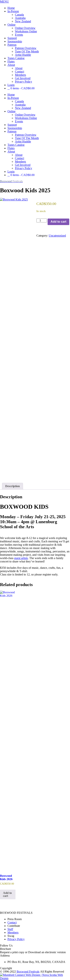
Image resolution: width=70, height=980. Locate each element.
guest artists (21, 558)
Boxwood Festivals (28, 971)
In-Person (13, 11)
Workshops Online (26, 31)
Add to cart (58, 221)
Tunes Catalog (15, 58)
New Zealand (23, 21)
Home (11, 7)
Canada (19, 14)
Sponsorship (14, 41)
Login (11, 84)
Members (20, 74)
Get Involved (22, 78)
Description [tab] (12, 486)
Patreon (11, 44)
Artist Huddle (23, 54)
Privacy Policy (23, 81)
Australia (20, 18)
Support (12, 38)
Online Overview (25, 28)
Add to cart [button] (7, 894)
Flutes (11, 61)
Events (19, 34)
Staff (10, 929)
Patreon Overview (25, 48)
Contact (19, 71)
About (11, 64)
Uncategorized (57, 235)
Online (11, 24)
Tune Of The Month (27, 51)
